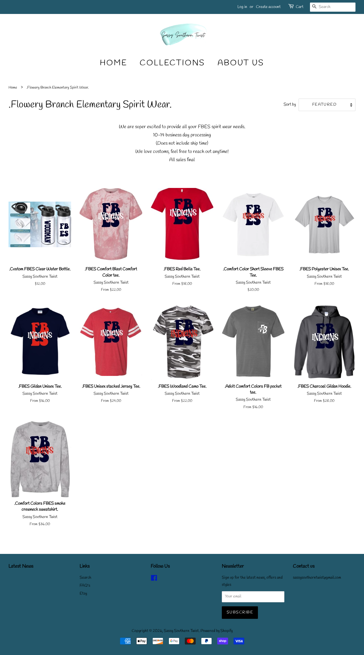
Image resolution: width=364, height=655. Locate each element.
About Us (241, 63)
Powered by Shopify (216, 631)
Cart (299, 7)
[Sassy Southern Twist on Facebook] (154, 579)
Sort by (290, 104)
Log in (242, 7)
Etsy (83, 593)
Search (85, 577)
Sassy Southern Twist (181, 631)
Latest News (21, 566)
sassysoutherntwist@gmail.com (317, 577)
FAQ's (85, 585)
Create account (268, 7)
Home (113, 63)
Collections (172, 63)
